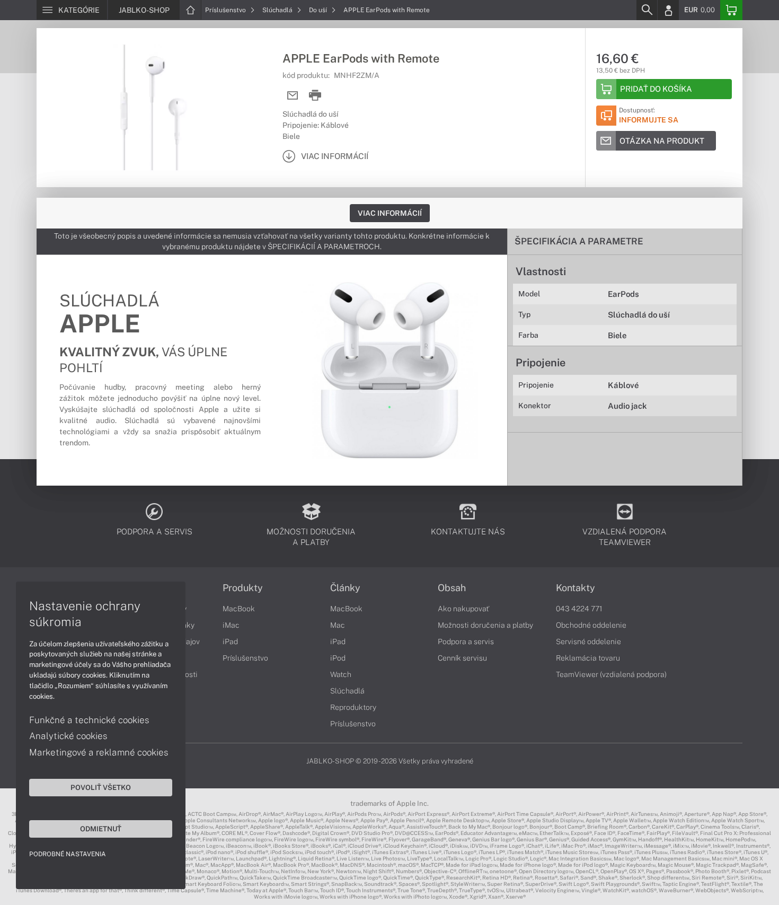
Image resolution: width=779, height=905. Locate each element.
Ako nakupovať (463, 608)
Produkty (243, 588)
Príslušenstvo (226, 10)
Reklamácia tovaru (588, 658)
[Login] (668, 10)
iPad (230, 641)
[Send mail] (292, 95)
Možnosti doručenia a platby (485, 625)
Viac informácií (390, 213)
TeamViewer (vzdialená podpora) (611, 674)
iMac (231, 625)
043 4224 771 (579, 608)
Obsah (452, 588)
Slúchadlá (278, 10)
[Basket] (731, 10)
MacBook (239, 608)
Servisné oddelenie (588, 641)
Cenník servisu (462, 658)
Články (345, 588)
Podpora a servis (466, 641)
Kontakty (575, 588)
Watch (340, 674)
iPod (338, 658)
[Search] (646, 10)
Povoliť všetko (100, 787)
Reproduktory (353, 707)
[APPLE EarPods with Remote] (154, 107)
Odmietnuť (100, 828)
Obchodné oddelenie (591, 625)
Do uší (319, 10)
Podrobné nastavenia (67, 854)
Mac (337, 625)
